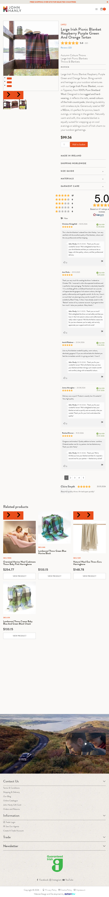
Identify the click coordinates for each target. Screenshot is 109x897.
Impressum (80, 889)
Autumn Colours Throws (73, 55)
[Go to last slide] (8, 95)
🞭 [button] (107, 2)
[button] (7, 104)
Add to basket (78, 144)
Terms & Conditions (11, 787)
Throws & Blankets (70, 62)
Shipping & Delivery (11, 792)
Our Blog (7, 796)
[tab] (9, 78)
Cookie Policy (66, 889)
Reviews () (66, 47)
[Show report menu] (102, 261)
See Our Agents (12, 826)
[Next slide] (18, 95)
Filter (66, 218)
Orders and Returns (11, 809)
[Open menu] (96, 9)
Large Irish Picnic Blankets (74, 58)
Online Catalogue (10, 800)
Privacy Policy (51, 889)
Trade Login (10, 822)
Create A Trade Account (13, 830)
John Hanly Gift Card (12, 804)
